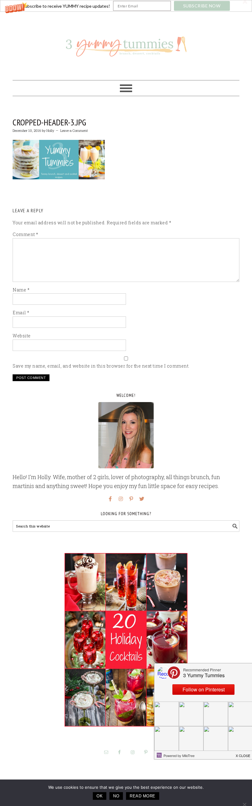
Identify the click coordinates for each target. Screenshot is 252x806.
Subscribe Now (202, 5)
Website (22, 336)
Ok (99, 796)
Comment (25, 234)
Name (21, 290)
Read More (143, 796)
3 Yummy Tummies (126, 43)
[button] (126, 6)
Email (21, 312)
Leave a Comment (74, 130)
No (116, 796)
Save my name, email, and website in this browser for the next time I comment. (101, 366)
